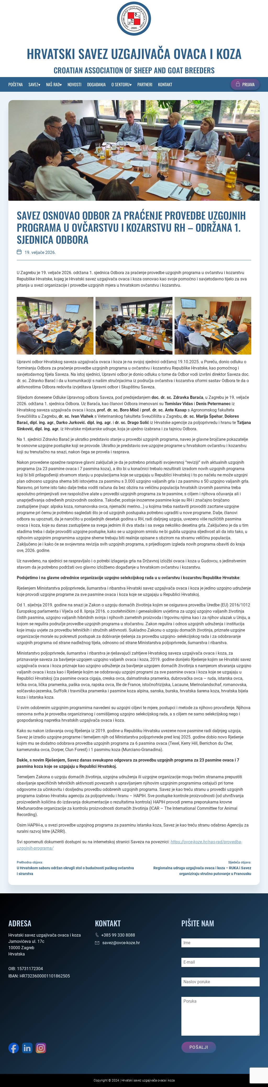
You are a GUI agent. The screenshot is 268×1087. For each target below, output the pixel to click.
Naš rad (53, 84)
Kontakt (165, 84)
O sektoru (120, 84)
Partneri (144, 84)
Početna (15, 84)
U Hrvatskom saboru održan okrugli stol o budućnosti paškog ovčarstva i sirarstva (75, 871)
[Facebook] (13, 1049)
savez (33, 84)
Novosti (74, 84)
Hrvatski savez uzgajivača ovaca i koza (134, 53)
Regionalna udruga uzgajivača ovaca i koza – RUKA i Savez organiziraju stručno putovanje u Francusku (202, 871)
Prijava (248, 84)
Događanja (96, 84)
